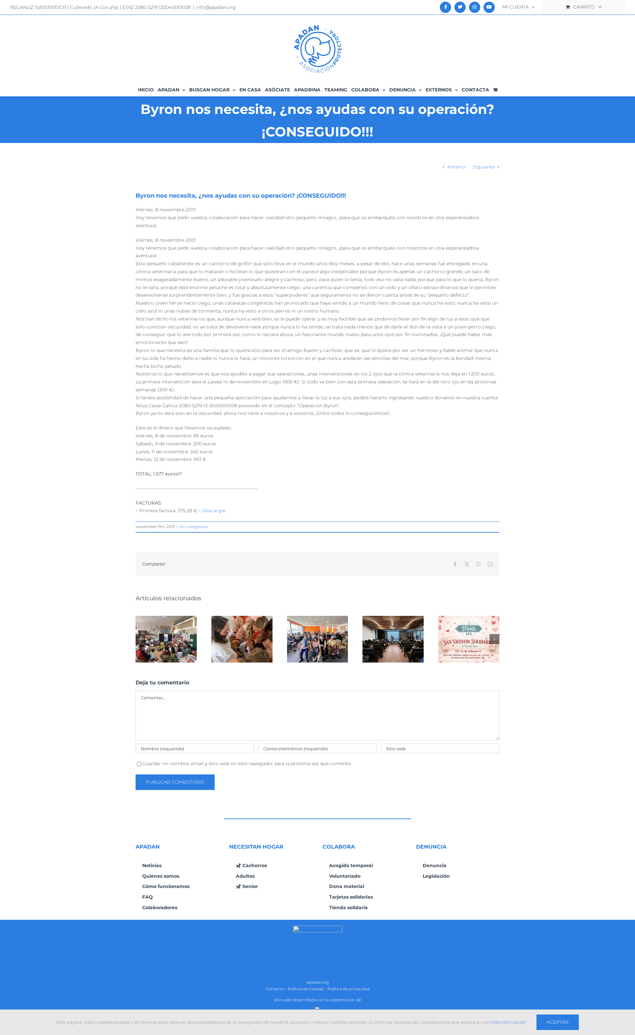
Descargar (214, 511)
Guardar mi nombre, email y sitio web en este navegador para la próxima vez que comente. (247, 763)
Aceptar (558, 1022)
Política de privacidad (348, 988)
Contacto (275, 988)
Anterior (456, 167)
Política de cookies (306, 988)
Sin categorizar (193, 526)
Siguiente (484, 167)
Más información (509, 1022)
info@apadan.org (216, 7)
